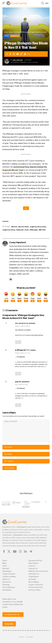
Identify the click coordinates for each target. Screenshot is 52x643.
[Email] (17, 54)
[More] (29, 54)
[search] (42, 3)
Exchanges (7, 571)
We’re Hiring (33, 582)
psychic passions (22, 381)
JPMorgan (33, 230)
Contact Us (33, 569)
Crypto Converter (35, 585)
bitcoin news (23, 227)
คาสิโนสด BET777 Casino (25, 350)
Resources (6, 582)
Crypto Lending (9, 577)
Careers (31, 566)
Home (6, 32)
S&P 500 (42, 230)
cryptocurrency (8, 230)
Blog (4, 563)
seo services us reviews (25, 323)
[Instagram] (20, 551)
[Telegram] (31, 551)
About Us (6, 579)
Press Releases (8, 587)
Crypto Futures (8, 574)
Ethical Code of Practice (38, 571)
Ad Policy (32, 579)
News (10, 32)
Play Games (33, 563)
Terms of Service (35, 587)
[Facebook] (4, 551)
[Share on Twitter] (14, 54)
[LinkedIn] (25, 551)
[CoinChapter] (20, 3)
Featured (19, 230)
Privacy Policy (34, 590)
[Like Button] (26, 208)
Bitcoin (14, 227)
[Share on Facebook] (10, 54)
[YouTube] (14, 551)
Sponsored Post (35, 561)
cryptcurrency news (38, 227)
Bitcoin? (5, 569)
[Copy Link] (21, 54)
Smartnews (17, 32)
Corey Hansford (17, 60)
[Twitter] (9, 551)
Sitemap (6, 585)
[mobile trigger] (4, 3)
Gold (26, 230)
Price (4, 566)
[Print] (25, 54)
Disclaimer (7, 590)
